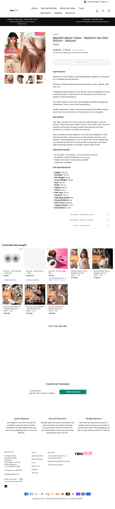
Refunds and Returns (81, 220)
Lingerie (58, 13)
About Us (70, 13)
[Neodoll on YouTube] (5, 486)
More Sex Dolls (67, 8)
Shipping (66, 53)
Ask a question (82, 225)
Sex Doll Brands (49, 8)
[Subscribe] (21, 479)
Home (34, 8)
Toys (81, 8)
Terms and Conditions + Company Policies (57, 457)
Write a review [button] (73, 392)
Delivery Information (81, 215)
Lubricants (45, 13)
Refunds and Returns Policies (59, 461)
